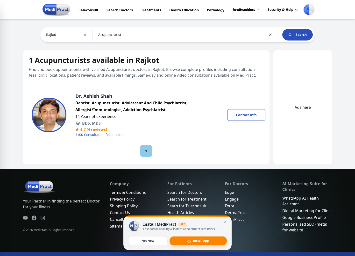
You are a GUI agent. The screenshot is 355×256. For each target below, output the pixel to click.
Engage (232, 199)
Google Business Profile (304, 217)
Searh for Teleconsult (186, 206)
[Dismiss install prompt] (224, 222)
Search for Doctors (184, 192)
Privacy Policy (122, 199)
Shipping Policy (124, 206)
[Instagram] (42, 218)
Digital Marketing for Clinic (306, 210)
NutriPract (234, 219)
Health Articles (180, 212)
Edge (229, 192)
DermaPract (236, 212)
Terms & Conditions (128, 192)
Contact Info (246, 115)
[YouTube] (25, 218)
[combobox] (46, 34)
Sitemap (117, 226)
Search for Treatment (186, 199)
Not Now (148, 241)
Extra (229, 206)
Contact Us (120, 212)
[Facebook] (34, 218)
